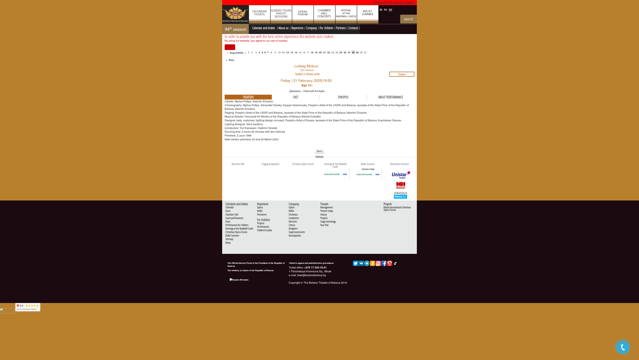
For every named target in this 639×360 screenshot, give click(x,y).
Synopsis (343, 97)
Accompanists (295, 235)
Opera (260, 207)
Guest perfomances (234, 218)
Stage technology (328, 221)
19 (316, 52)
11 (283, 52)
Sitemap (229, 239)
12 (287, 52)
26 (345, 52)
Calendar (229, 207)
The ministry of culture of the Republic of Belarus (250, 270)
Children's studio (264, 230)
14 (296, 52)
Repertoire (297, 28)
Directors (293, 221)
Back (319, 151)
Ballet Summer (232, 235)
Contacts (353, 28)
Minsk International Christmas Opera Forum (397, 208)
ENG (390, 9)
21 (324, 52)
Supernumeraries (297, 232)
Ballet (259, 211)
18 (312, 52)
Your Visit (324, 225)
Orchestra (293, 214)
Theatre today (326, 211)
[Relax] (400, 195)
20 (320, 52)
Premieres (262, 214)
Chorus (292, 225)
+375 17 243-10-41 (315, 267)
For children (326, 28)
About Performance (390, 97)
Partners (341, 28)
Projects (260, 223)
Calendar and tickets (264, 28)
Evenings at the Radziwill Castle (239, 228)
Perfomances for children (236, 225)
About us (284, 28)
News (227, 243)
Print (231, 60)
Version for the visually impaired (394, 2)
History (323, 214)
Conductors (294, 218)
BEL (381, 9)
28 (353, 52)
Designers (293, 228)
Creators (248, 97)
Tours (227, 211)
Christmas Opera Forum (236, 232)
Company (311, 28)
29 (357, 52)
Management (326, 207)
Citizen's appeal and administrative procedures (311, 263)
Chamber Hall (231, 214)
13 (291, 52)
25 (340, 52)
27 (349, 52)
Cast (295, 97)
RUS (386, 9)
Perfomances (263, 227)
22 (328, 52)
